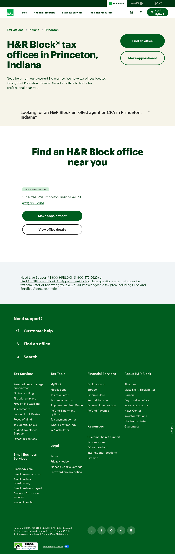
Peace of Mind (23, 419)
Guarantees (131, 426)
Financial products (44, 12)
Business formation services (26, 495)
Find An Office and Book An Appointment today (55, 281)
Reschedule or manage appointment (28, 386)
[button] (157, 12)
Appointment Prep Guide (67, 405)
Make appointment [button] (142, 58)
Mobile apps (58, 389)
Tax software (22, 408)
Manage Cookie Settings (66, 466)
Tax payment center (63, 419)
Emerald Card (96, 394)
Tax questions (96, 442)
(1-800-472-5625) (86, 277)
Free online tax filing (27, 403)
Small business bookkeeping (23, 481)
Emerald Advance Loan (102, 405)
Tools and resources (100, 12)
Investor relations (135, 416)
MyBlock (56, 384)
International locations (102, 452)
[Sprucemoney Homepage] (158, 3)
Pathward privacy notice (66, 471)
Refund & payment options (63, 412)
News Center (132, 410)
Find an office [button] (142, 41)
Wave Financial (23, 502)
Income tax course (136, 405)
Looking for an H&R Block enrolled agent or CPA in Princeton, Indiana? (81, 115)
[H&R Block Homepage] (117, 3)
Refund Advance (98, 410)
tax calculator (30, 285)
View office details (52, 229)
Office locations (98, 447)
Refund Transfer (98, 400)
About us (130, 384)
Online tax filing (24, 393)
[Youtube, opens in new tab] (121, 530)
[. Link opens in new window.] (26, 546)
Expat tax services (25, 439)
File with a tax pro (25, 398)
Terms (54, 456)
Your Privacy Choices (53, 546)
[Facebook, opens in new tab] (101, 530)
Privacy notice (60, 461)
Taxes (23, 12)
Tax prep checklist (62, 400)
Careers (129, 395)
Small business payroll (28, 488)
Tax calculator (60, 394)
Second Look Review (27, 414)
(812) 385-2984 (33, 203)
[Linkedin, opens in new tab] (131, 530)
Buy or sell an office (136, 400)
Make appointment (52, 216)
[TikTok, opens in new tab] (92, 530)
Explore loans (96, 384)
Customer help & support (104, 437)
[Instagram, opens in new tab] (111, 530)
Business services (72, 12)
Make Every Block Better (139, 389)
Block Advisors (23, 469)
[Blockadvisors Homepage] (137, 3)
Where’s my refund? (63, 424)
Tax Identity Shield (25, 424)
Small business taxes (27, 474)
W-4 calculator (60, 429)
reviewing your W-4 (59, 285)
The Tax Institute (135, 421)
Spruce (92, 389)
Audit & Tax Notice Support (25, 431)
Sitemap (93, 458)
